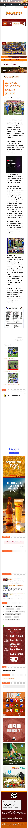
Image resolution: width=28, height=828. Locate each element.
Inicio (6, 76)
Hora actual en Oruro (10, 802)
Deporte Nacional (10, 609)
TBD (14, 824)
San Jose (8, 606)
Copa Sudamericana (9, 619)
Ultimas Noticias (16, 76)
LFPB (8, 611)
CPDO (18, 619)
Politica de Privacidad (11, 820)
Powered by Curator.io (20, 546)
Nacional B (18, 614)
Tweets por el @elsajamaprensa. (8, 678)
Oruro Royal (8, 616)
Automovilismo (9, 614)
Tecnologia (16, 616)
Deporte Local (11, 76)
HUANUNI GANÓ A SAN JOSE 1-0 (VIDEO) (11, 77)
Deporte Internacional (18, 606)
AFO (18, 609)
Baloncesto (22, 611)
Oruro (14, 611)
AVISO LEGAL (4, 820)
